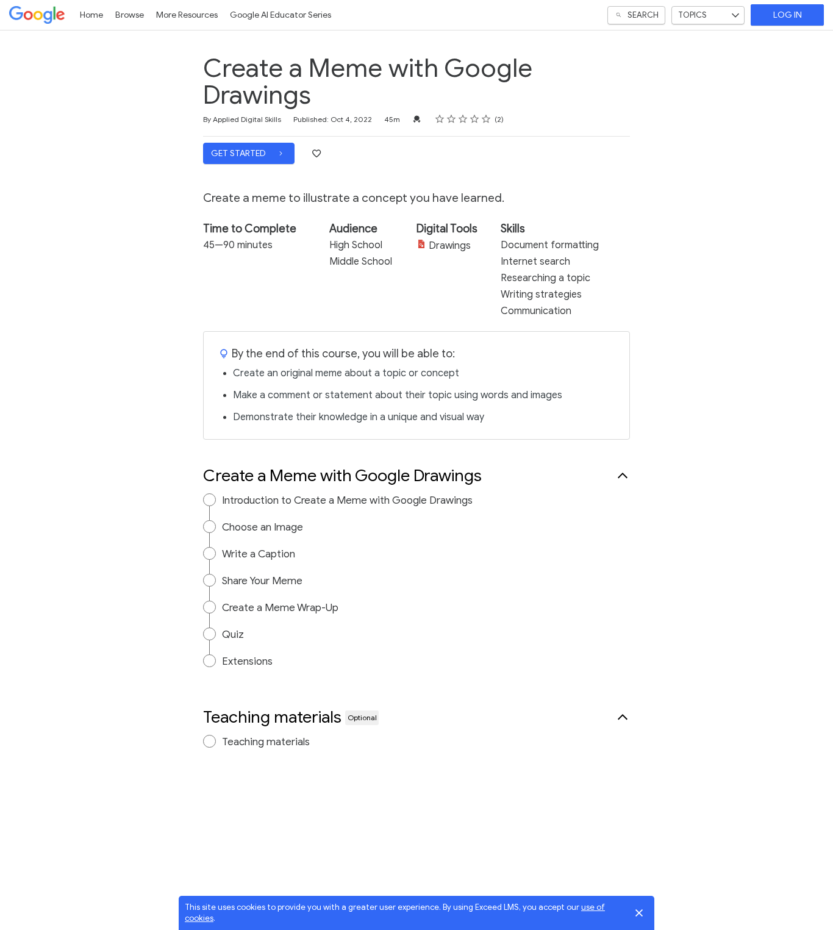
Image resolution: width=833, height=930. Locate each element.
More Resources (187, 15)
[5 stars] (486, 118)
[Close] (639, 913)
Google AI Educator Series (280, 15)
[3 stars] (463, 118)
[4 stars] (475, 118)
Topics (692, 15)
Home (91, 15)
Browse (129, 15)
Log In (787, 15)
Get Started (239, 153)
